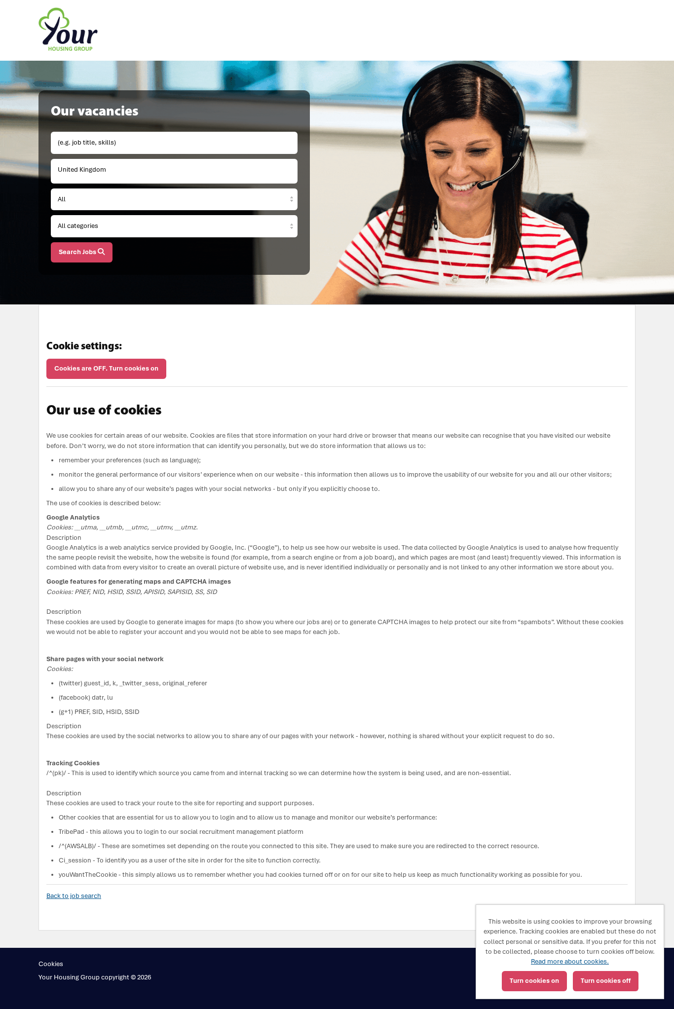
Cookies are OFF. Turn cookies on (106, 368)
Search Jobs (78, 252)
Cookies (50, 964)
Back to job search (73, 896)
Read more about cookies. (570, 961)
